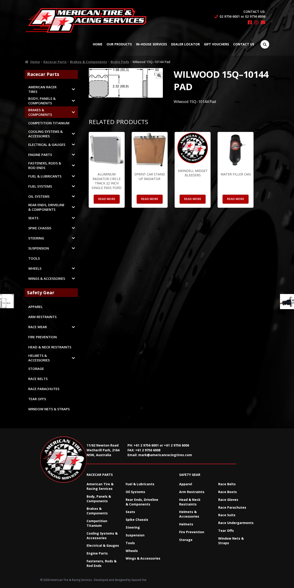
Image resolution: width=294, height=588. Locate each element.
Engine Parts (97, 553)
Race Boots (227, 492)
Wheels (132, 551)
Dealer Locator (185, 44)
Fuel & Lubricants (140, 484)
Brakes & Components (88, 62)
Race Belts (227, 484)
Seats (130, 512)
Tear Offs (226, 530)
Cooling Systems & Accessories (102, 535)
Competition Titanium (97, 523)
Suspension (135, 535)
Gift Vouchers (216, 44)
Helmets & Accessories (189, 514)
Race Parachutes (232, 507)
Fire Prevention (191, 532)
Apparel (185, 484)
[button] (159, 75)
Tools (130, 543)
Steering (133, 527)
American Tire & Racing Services (100, 486)
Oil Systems (135, 492)
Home (97, 44)
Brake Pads (119, 62)
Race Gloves (228, 499)
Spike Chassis (137, 519)
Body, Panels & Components (99, 498)
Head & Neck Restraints (190, 501)
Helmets (186, 524)
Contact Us (243, 44)
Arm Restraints (191, 492)
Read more (106, 199)
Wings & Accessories (143, 558)
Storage (185, 540)
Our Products (119, 44)
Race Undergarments (236, 523)
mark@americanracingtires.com (165, 455)
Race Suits (226, 515)
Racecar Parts (55, 62)
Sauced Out (138, 580)
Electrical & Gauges (103, 545)
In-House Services (151, 44)
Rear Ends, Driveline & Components (142, 501)
